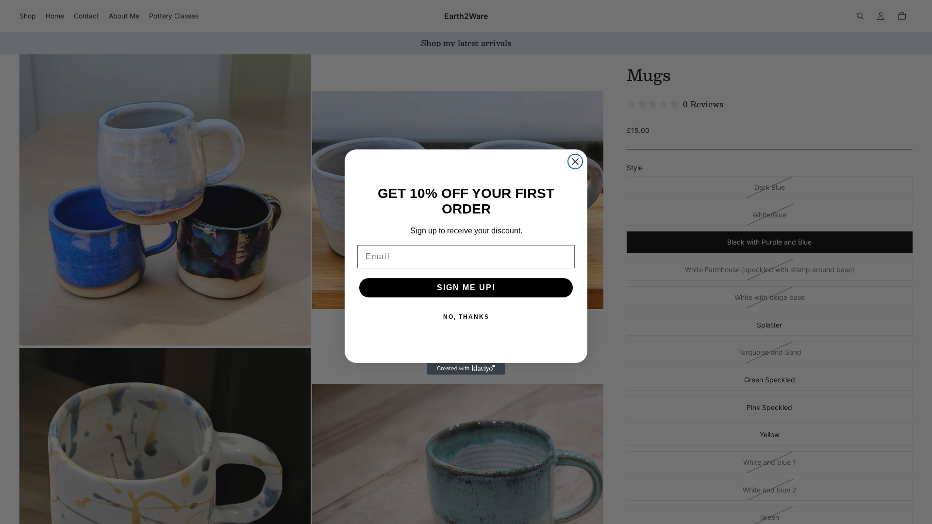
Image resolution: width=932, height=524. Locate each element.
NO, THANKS (466, 316)
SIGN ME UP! (466, 287)
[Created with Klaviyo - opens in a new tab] (466, 369)
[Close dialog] (575, 161)
